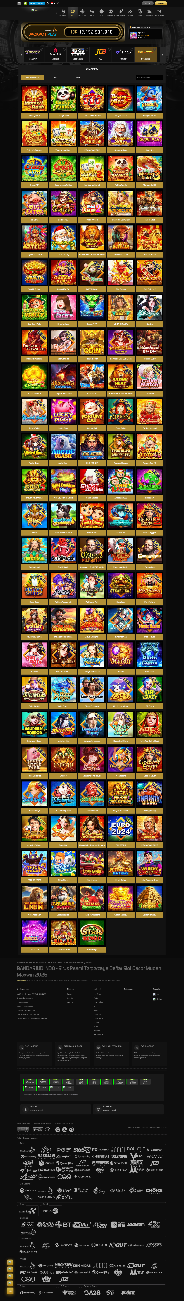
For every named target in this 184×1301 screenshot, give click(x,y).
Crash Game (121, 15)
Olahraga (111, 15)
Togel (102, 15)
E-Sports (149, 15)
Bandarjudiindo (21, 980)
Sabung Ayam (159, 15)
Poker (140, 15)
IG (158, 994)
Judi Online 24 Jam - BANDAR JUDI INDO (31, 994)
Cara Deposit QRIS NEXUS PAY (28, 1014)
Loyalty (70, 998)
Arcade (130, 15)
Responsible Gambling (25, 998)
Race (92, 15)
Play (52, 34)
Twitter (159, 999)
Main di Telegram (38, 3)
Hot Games (63, 15)
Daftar (161, 3)
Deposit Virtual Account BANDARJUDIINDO (32, 1018)
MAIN (122, 238)
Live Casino (82, 15)
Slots (73, 15)
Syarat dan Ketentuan (25, 1006)
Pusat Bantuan (22, 1002)
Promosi (70, 994)
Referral (70, 1002)
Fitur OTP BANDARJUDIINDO (27, 1010)
